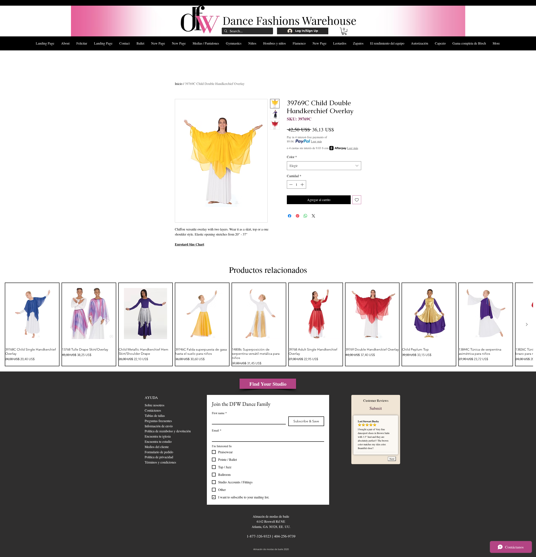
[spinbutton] (296, 184)
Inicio (178, 83)
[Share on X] (313, 215)
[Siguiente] (526, 324)
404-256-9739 (284, 536)
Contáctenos (153, 410)
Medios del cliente (157, 446)
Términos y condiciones (160, 462)
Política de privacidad (159, 457)
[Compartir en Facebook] (289, 215)
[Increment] (302, 184)
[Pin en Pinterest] (297, 215)
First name (219, 413)
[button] (344, 31)
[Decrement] (290, 184)
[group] (268, 324)
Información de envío (159, 426)
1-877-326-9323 (259, 536)
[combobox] (324, 165)
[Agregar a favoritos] (356, 199)
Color (292, 157)
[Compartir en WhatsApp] (305, 215)
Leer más (316, 141)
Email (216, 430)
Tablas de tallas (155, 415)
